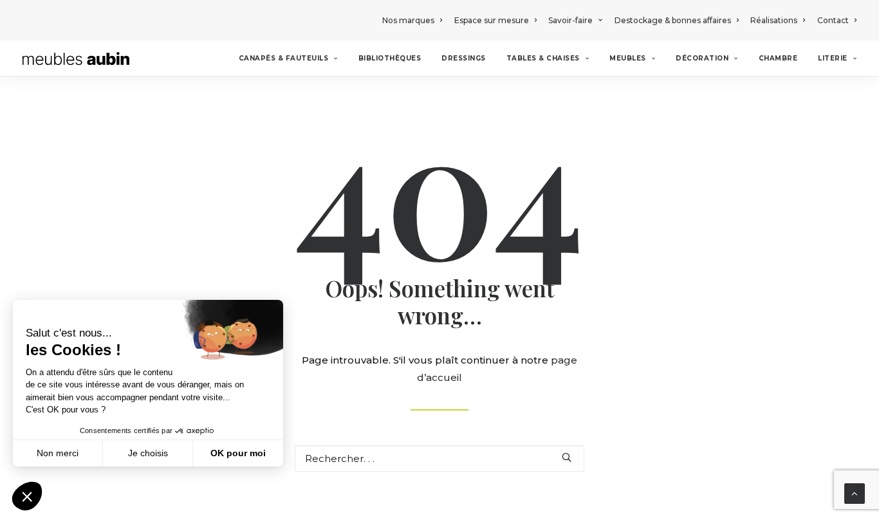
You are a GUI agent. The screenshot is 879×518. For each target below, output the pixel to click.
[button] (566, 457)
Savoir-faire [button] (570, 20)
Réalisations (773, 20)
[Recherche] (439, 458)
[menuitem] (414, 20)
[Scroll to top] (854, 492)
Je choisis (148, 453)
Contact (833, 20)
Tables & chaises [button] (543, 58)
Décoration (702, 58)
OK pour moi (238, 453)
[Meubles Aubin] (76, 58)
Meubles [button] (627, 58)
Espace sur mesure (491, 20)
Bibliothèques (389, 58)
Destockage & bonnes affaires (673, 20)
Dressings (463, 58)
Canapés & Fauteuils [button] (284, 58)
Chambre (778, 58)
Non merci (58, 453)
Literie (832, 58)
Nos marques (408, 20)
